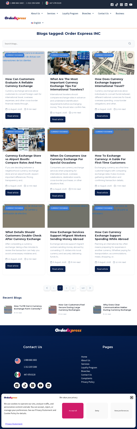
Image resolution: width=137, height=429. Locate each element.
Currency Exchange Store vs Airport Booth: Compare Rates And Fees (23, 159)
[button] (131, 397)
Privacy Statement (13, 423)
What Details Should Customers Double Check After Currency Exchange (23, 235)
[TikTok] (116, 4)
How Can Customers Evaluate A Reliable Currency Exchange (20, 82)
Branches (86, 13)
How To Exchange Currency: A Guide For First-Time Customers (110, 159)
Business (120, 13)
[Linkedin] (126, 4)
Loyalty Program (70, 13)
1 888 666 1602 (17, 3)
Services (51, 13)
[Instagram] (121, 4)
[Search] (130, 43)
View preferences (121, 410)
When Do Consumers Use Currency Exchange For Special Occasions (68, 159)
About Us (35, 13)
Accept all (73, 410)
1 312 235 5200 (33, 3)
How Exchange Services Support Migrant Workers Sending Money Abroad (68, 235)
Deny (97, 410)
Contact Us (103, 13)
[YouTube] (130, 4)
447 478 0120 (55, 3)
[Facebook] (112, 4)
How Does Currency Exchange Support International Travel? (109, 82)
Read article (12, 116)
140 (83, 288)
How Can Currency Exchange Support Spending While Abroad (111, 235)
